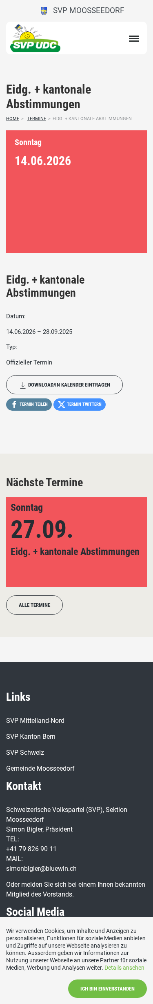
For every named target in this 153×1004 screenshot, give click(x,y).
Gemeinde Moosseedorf (40, 768)
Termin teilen (33, 404)
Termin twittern (84, 404)
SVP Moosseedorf (85, 10)
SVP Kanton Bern (30, 736)
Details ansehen (124, 967)
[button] (25, 542)
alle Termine (34, 605)
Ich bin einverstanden (107, 989)
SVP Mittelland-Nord (35, 720)
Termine (36, 118)
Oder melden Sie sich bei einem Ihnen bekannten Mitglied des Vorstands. (75, 889)
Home (12, 118)
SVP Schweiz (25, 752)
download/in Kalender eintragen (68, 385)
